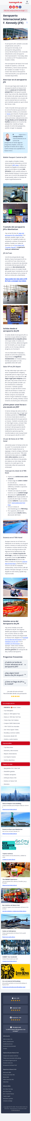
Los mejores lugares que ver (10, 1060)
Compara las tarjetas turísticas (10, 1056)
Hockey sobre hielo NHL (9, 1075)
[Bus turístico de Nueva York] (15, 895)
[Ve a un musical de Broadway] (15, 971)
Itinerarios (6, 784)
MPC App (15, 165)
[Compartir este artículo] (26, 23)
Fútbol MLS (5, 1082)
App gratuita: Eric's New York (12, 768)
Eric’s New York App (8, 1089)
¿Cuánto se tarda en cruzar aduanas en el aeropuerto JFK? (13, 664)
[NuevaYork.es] (15, 2)
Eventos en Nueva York (10, 781)
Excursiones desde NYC (10, 736)
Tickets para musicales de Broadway (12, 1058)
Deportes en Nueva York (9, 1069)
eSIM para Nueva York (10, 778)
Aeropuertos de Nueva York (10, 1065)
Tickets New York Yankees (11, 720)
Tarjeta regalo (6, 1096)
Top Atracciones (8, 747)
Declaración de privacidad (9, 1046)
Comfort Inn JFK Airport (12, 643)
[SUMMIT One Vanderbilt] (15, 947)
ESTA (8, 114)
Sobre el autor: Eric (7, 1039)
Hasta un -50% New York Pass (12, 717)
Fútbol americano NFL (8, 1079)
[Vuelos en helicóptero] (15, 921)
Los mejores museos (10, 757)
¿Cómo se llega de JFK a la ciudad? (14, 682)
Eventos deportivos (9, 760)
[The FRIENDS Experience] (15, 869)
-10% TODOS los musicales (11, 726)
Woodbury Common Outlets (12, 733)
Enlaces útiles (7, 1086)
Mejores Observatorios (10, 754)
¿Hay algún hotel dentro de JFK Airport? (14, 674)
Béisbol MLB (6, 1077)
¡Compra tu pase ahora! (8, 859)
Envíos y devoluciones (8, 1041)
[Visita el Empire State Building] (15, 793)
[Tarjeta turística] (15, 844)
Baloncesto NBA (7, 1072)
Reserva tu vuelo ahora (8, 937)
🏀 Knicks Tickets (12, 707)
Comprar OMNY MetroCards (12, 723)
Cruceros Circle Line (8, 1063)
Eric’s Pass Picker (7, 1091)
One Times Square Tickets (11, 729)
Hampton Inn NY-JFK (11, 641)
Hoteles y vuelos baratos (11, 739)
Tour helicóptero (8, 710)
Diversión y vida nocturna (11, 750)
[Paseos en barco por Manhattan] (15, 819)
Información (6, 1036)
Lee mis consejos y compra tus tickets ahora (14, 911)
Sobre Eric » (22, 134)
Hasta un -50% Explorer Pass (12, 714)
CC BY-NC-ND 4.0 (15, 1110)
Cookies (5, 1048)
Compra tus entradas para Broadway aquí (13, 987)
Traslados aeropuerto (10, 774)
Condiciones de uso (8, 1044)
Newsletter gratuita (9, 771)
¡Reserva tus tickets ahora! (9, 809)
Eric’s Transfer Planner (8, 1094)
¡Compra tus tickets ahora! (9, 961)
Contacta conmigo (7, 1101)
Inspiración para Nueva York (11, 1052)
